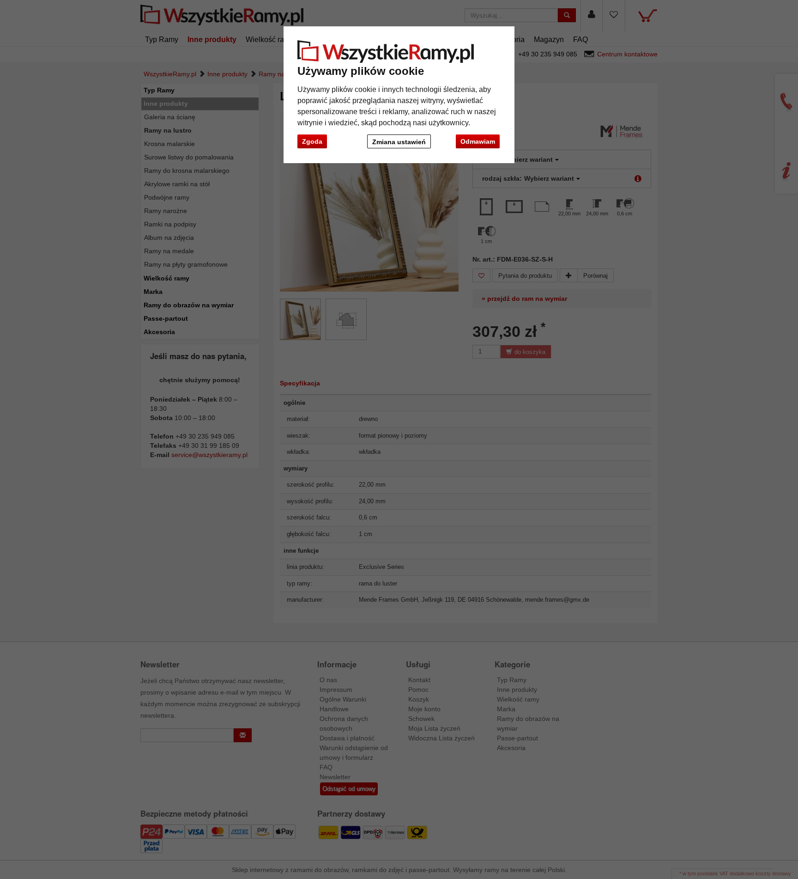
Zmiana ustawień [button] (399, 142)
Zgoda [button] (312, 141)
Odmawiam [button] (477, 141)
